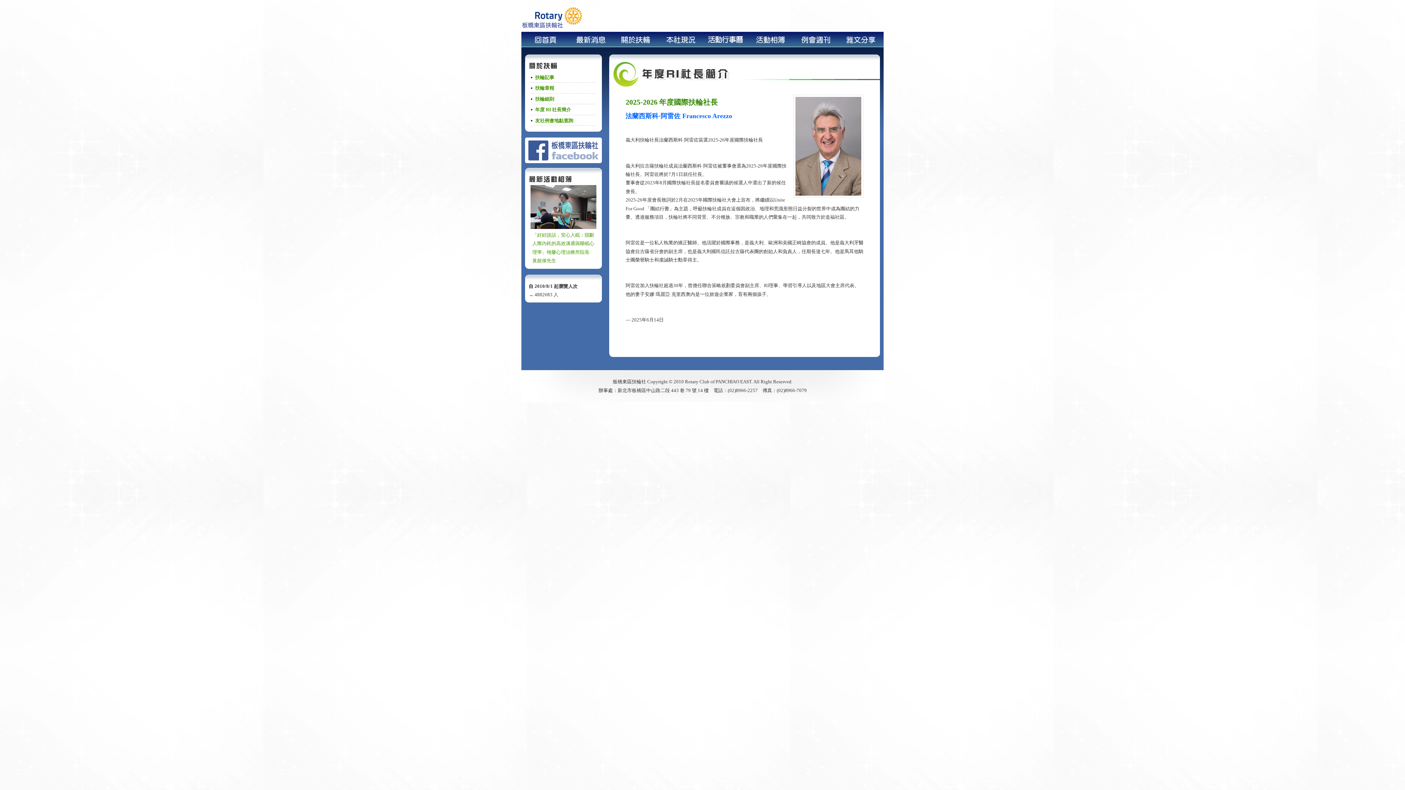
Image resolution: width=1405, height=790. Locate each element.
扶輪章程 (544, 88)
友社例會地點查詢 (554, 120)
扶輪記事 (544, 77)
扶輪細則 (544, 99)
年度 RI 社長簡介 (553, 109)
